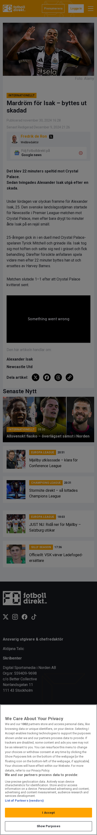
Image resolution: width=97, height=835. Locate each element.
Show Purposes (48, 826)
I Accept (48, 812)
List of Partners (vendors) (24, 800)
